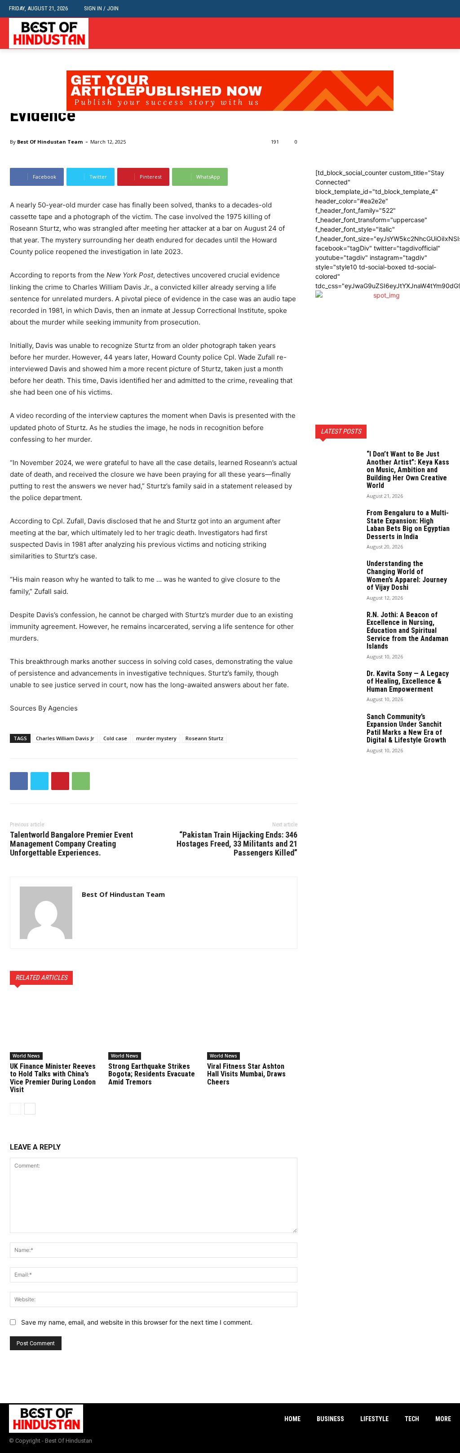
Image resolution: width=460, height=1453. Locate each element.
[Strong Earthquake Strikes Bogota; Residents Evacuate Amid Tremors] (153, 1028)
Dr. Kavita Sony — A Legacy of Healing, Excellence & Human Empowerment (408, 681)
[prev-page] (15, 1109)
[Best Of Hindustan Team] (46, 913)
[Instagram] (432, 33)
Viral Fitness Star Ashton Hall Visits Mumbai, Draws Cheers (246, 1074)
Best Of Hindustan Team (50, 141)
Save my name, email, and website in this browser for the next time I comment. (136, 1322)
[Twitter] (446, 33)
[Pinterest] (60, 781)
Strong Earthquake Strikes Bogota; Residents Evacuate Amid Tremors (151, 1074)
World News (26, 1056)
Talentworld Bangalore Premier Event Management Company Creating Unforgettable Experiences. (71, 843)
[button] (444, 9)
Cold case (115, 738)
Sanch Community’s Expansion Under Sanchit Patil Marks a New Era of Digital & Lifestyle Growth (406, 728)
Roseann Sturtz (204, 738)
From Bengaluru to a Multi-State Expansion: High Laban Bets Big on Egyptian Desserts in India (408, 525)
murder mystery (156, 738)
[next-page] (29, 1109)
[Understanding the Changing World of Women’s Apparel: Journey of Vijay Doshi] (337, 575)
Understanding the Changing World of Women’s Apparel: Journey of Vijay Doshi (407, 575)
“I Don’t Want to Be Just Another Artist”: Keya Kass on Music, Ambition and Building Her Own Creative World (408, 470)
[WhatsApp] (81, 781)
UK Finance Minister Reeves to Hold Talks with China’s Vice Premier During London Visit (53, 1078)
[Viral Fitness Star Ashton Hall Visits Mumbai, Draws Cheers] (252, 1028)
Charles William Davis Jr (65, 738)
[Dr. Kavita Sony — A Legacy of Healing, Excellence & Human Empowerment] (337, 685)
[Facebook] (418, 33)
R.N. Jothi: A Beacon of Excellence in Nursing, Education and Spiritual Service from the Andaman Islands (407, 630)
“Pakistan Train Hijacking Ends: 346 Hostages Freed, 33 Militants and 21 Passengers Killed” (237, 843)
